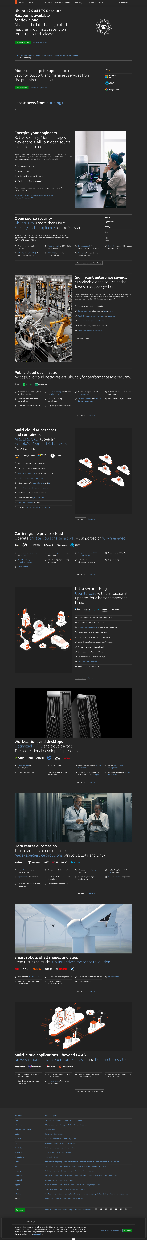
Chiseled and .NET (80, 1175)
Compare (64, 1171)
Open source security (88, 1194)
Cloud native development (118, 1194)
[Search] (132, 2)
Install (47, 1115)
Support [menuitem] (67, 2)
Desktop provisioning (70, 1189)
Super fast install (23, 877)
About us (48, 1209)
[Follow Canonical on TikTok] (121, 1209)
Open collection (53, 1081)
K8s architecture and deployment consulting (33, 488)
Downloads (18, 1180)
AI (45, 1194)
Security (81, 311)
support (87, 311)
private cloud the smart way (52, 538)
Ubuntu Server (19, 1157)
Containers (18, 1175)
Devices (82, 1189)
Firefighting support (93, 1185)
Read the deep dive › (39, 42)
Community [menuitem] (78, 2)
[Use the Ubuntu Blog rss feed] (126, 1209)
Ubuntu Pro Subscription (53, 1189)
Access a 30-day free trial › (39, 87)
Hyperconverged (53, 553)
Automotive (49, 1198)
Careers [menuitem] (100, 2)
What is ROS (57, 1138)
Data (49, 1194)
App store (48, 1143)
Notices (94, 1166)
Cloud (17, 1161)
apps (111, 311)
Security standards (78, 1166)
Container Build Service (95, 1175)
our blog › (54, 103)
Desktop (48, 1180)
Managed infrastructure (23, 1129)
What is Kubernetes (51, 1125)
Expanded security (84, 246)
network (117, 877)
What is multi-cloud (102, 1161)
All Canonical (123, 2)
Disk (109, 877)
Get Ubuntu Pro (21, 87)
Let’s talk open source (84, 338)
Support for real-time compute (88, 661)
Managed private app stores (87, 627)
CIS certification (113, 976)
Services (67, 1148)
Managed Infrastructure (72, 1194)
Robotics (18, 1138)
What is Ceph (49, 1120)
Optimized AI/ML (29, 746)
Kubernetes (41, 483)
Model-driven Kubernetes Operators (30, 478)
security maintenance (30, 553)
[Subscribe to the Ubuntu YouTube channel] (116, 1209)
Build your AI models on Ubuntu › (26, 198)
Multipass (96, 774)
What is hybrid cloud (87, 1161)
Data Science (58, 1134)
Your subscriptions (51, 1185)
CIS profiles (82, 253)
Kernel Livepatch (53, 246)
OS (49, 483)
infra (105, 311)
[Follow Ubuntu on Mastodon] (96, 1209)
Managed (59, 1120)
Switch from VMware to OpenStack (90, 330)
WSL (88, 774)
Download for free (22, 42)
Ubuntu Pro (24, 223)
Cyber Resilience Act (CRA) (27, 253)
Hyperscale (48, 1157)
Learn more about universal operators (90, 1091)
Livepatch (67, 1166)
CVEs (88, 1166)
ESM (60, 1166)
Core (65, 1180)
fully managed (113, 538)
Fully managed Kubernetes (27, 473)
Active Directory (23, 765)
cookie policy (37, 1234)
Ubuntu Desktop (20, 1152)
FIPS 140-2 (111, 246)
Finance (80, 1198)
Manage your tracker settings (111, 1230)
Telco (75, 1198)
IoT (16, 1143)
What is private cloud (71, 1161)
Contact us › (92, 415)
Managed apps (50, 1129)
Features (48, 1148)
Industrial (58, 1198)
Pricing (73, 1185)
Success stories (58, 1148)
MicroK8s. (23, 444)
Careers (64, 1209)
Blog (70, 1209)
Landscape (18, 1171)
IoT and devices (102, 1194)
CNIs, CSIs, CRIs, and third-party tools (37, 507)
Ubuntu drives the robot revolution (81, 962)
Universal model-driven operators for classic (51, 1059)
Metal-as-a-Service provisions (39, 855)
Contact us (19, 1210)
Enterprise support (84, 398)
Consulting (67, 1120)
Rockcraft (108, 1175)
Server (55, 1180)
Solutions (18, 1194)
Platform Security (51, 1166)
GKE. (34, 439)
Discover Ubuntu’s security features (89, 263)
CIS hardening (56, 392)
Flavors (68, 1152)
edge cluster (100, 316)
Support (53, 1115)
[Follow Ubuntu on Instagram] (111, 1209)
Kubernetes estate (110, 1059)
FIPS (49, 392)
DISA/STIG (51, 253)
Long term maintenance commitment (91, 321)
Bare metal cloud (23, 870)
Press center (86, 1209)
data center (91, 316)
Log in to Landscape (87, 1171)
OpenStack (29, 502)
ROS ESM (48, 1138)
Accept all (127, 1230)
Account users (64, 1185)
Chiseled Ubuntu (66, 1175)
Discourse (80, 1185)
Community (67, 1138)
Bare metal (21, 502)
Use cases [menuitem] (57, 2)
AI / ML (17, 1134)
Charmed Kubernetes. (50, 444)
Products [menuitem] (47, 2)
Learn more (81, 415)
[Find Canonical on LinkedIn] (106, 1209)
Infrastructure (57, 1194)
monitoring (92, 870)
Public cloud (82, 316)
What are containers (52, 1175)
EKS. (26, 439)
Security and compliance (35, 227)
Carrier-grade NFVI (24, 566)
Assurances (102, 1166)
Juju (109, 872)
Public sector (67, 1198)
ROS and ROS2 (34, 976)
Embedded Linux (59, 1143)
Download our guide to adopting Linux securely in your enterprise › (37, 195)
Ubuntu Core (85, 593)
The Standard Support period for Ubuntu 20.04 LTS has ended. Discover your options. (48, 55)
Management (71, 1143)
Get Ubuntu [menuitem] (90, 2)
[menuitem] (124, 2)
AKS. (18, 439)
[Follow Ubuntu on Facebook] (101, 1209)
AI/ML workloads (38, 497)
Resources (83, 1125)
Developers (60, 1152)
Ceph (16, 1120)
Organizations (49, 1152)
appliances (111, 316)
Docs (74, 1120)
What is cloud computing (53, 1161)
